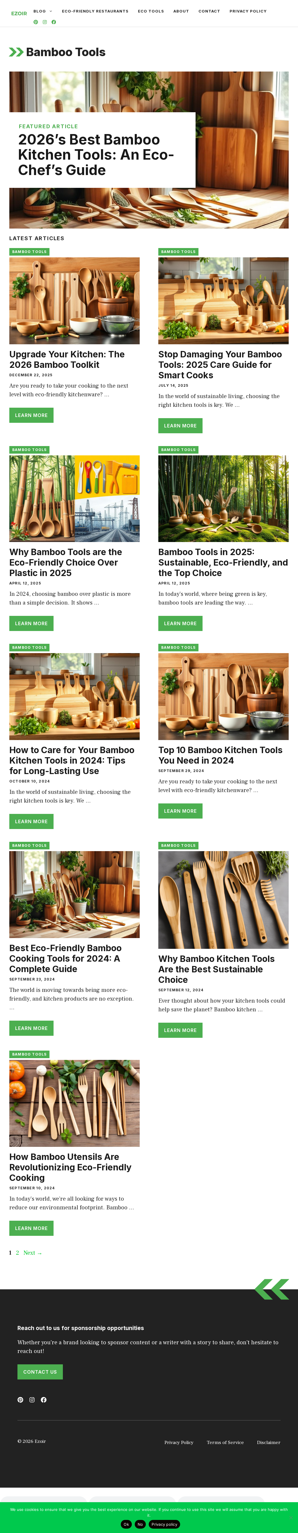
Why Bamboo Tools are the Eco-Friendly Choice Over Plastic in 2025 (65, 562)
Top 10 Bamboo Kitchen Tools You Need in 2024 (220, 755)
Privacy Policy (248, 11)
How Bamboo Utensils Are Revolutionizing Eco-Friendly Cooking (70, 1167)
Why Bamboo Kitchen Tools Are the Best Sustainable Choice (216, 969)
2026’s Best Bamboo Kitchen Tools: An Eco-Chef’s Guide (96, 155)
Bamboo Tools (29, 251)
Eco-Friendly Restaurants (95, 11)
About (181, 11)
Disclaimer (269, 1442)
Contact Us (40, 1372)
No (140, 1524)
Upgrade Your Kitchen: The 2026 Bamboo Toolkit (67, 359)
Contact (209, 11)
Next (33, 1253)
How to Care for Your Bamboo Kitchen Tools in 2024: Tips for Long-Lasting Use (71, 760)
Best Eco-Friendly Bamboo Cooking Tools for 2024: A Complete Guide (65, 958)
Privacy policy (164, 1524)
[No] (291, 1517)
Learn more (31, 415)
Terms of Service (225, 1442)
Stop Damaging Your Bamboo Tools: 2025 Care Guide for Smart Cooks (220, 364)
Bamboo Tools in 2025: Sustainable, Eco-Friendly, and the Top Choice (223, 562)
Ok (126, 1524)
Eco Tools (151, 11)
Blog (39, 11)
